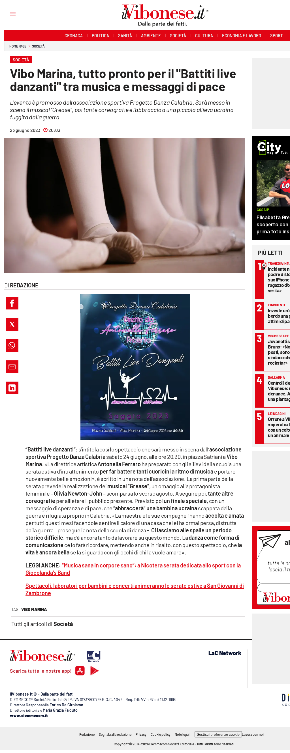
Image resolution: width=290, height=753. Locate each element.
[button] (12, 303)
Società (38, 46)
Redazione (87, 734)
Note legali (182, 734)
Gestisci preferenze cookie (218, 734)
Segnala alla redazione (115, 734)
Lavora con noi (253, 734)
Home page (17, 46)
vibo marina (34, 609)
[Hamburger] (7, 13)
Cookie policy (160, 734)
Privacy (141, 734)
